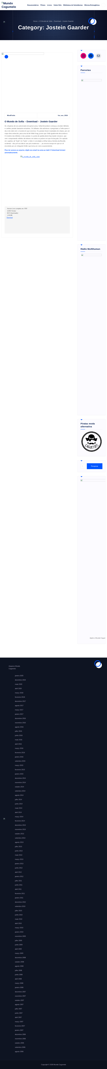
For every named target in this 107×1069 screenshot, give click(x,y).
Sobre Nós (57, 5)
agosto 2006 (19, 1051)
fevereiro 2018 (20, 697)
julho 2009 (18, 940)
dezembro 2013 (20, 825)
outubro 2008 (19, 962)
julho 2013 (18, 846)
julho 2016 (18, 731)
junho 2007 (19, 1013)
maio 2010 (18, 919)
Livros (49, 5)
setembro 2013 (20, 838)
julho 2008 (18, 970)
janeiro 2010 (19, 932)
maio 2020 (18, 684)
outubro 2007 (19, 1000)
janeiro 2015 (19, 774)
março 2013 (19, 859)
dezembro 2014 (20, 778)
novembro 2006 (20, 1039)
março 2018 (19, 693)
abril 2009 (18, 949)
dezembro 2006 (20, 1034)
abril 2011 (18, 889)
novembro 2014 (20, 782)
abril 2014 (18, 812)
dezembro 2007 (20, 992)
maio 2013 (18, 855)
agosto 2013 (19, 842)
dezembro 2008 (20, 957)
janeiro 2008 (19, 987)
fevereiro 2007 (20, 1026)
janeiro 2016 (19, 757)
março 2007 (19, 1021)
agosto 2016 (19, 727)
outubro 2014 (19, 787)
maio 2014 (18, 808)
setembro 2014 (20, 791)
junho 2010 (19, 915)
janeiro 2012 (19, 876)
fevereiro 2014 (20, 821)
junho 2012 (19, 868)
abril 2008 (18, 979)
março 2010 (19, 928)
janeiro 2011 (19, 898)
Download (10, 217)
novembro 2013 (20, 829)
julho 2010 (18, 910)
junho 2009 (19, 945)
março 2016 (19, 748)
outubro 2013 (19, 834)
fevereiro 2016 (20, 752)
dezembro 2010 (20, 902)
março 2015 (19, 765)
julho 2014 (18, 799)
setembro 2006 (20, 1047)
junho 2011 (18, 885)
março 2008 (19, 983)
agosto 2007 (19, 1004)
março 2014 (19, 817)
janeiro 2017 (19, 714)
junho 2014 (19, 804)
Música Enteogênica (91, 5)
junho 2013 (19, 851)
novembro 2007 (20, 996)
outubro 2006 (19, 1043)
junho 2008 (19, 974)
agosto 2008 (19, 966)
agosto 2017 (19, 705)
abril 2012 (18, 872)
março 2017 (19, 710)
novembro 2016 (20, 723)
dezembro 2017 (20, 701)
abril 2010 (18, 923)
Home (35, 21)
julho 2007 (18, 1009)
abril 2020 (18, 688)
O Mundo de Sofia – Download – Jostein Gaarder (57, 21)
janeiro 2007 (19, 1030)
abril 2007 (18, 1017)
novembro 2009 (20, 936)
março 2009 (19, 953)
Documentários (33, 5)
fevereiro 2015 (20, 769)
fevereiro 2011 (20, 893)
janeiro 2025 (19, 676)
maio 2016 (18, 740)
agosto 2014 (19, 795)
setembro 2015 (20, 761)
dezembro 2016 (20, 718)
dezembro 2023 (20, 680)
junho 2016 (19, 735)
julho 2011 (18, 881)
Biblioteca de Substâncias (73, 5)
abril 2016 (18, 744)
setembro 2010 (20, 906)
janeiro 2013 (19, 863)
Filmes (42, 5)
